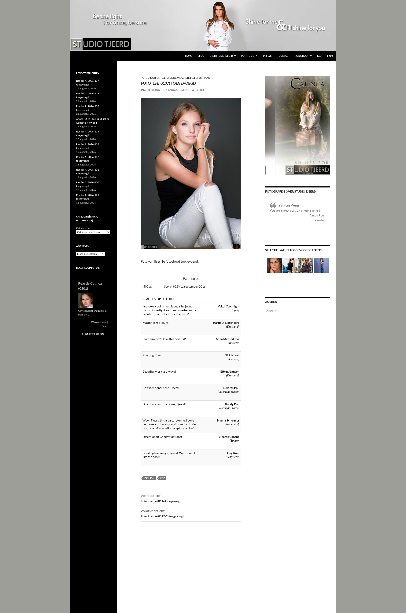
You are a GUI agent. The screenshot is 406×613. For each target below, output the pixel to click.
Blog (201, 55)
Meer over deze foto (93, 333)
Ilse (163, 77)
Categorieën (83, 228)
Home (188, 55)
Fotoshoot (302, 55)
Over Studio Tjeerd (221, 55)
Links (330, 55)
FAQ (319, 55)
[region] (203, 25)
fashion (149, 478)
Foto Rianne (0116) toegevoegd (161, 498)
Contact (284, 55)
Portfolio (247, 55)
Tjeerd (199, 89)
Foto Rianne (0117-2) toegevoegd (162, 514)
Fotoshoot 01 (150, 77)
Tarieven (268, 55)
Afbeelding (152, 89)
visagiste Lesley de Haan (193, 77)
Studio (171, 77)
